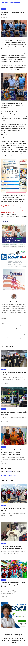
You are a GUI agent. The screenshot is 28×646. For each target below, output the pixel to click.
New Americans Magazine (14, 301)
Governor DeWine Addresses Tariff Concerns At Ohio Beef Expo (11, 327)
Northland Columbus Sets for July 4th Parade (13, 509)
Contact (14, 642)
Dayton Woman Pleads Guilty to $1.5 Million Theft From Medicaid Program (15, 338)
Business (10, 638)
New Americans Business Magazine (17, 640)
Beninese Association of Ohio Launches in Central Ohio (14, 413)
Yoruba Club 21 (4, 318)
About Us (4, 640)
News (5, 638)
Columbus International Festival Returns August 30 (13, 373)
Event (3, 9)
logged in (9, 471)
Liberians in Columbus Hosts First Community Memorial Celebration (11, 547)
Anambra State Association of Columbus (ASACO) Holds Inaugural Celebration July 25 (13, 585)
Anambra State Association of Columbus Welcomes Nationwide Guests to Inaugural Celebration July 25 (13, 452)
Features (21, 638)
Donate (16, 638)
